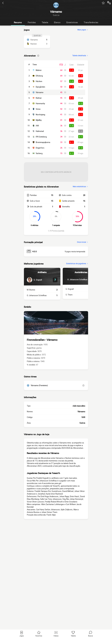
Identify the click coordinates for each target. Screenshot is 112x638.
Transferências (91, 22)
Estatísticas (72, 22)
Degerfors (40, 147)
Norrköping (40, 114)
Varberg (39, 153)
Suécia (82, 423)
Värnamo (39, 92)
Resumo (18, 22)
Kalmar (39, 98)
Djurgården (40, 86)
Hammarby (40, 103)
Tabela (45, 22)
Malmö (38, 70)
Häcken (39, 81)
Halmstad (40, 131)
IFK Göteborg (41, 136)
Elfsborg (39, 75)
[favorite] (103, 3)
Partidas (32, 22)
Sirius (38, 109)
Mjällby (39, 120)
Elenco (57, 22)
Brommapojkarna (43, 142)
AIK (37, 125)
